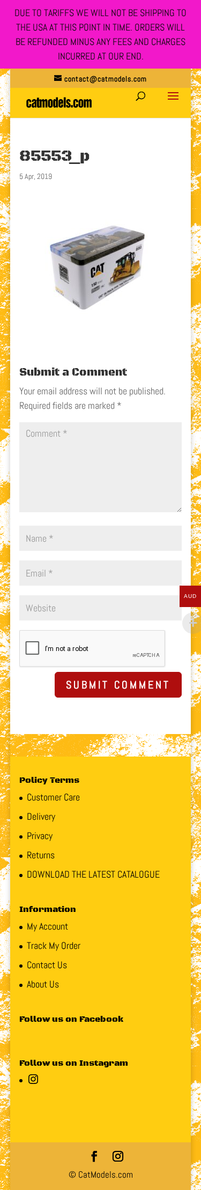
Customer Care (53, 797)
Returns (41, 855)
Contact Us (47, 965)
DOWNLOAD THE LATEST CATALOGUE (93, 874)
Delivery (41, 816)
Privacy (40, 835)
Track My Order (53, 945)
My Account (47, 926)
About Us (43, 984)
